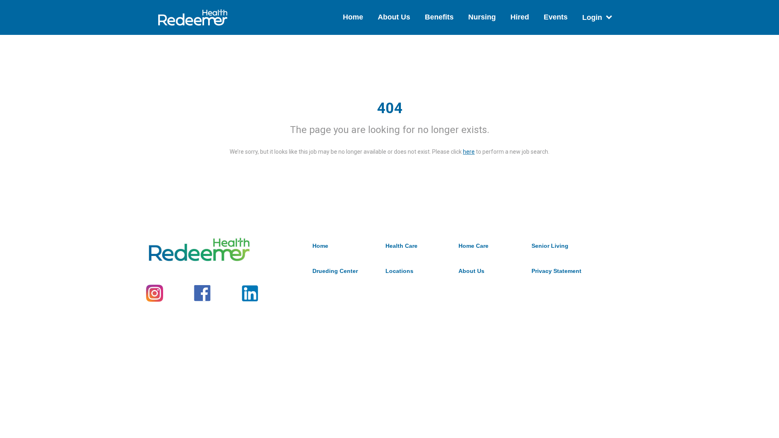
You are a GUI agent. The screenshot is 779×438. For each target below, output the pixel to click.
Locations (399, 271)
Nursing (482, 17)
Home (353, 17)
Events (556, 17)
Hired (519, 17)
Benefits (439, 17)
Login (592, 17)
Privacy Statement (556, 271)
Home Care (473, 246)
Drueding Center (335, 271)
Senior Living (550, 246)
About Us (394, 17)
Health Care (401, 246)
